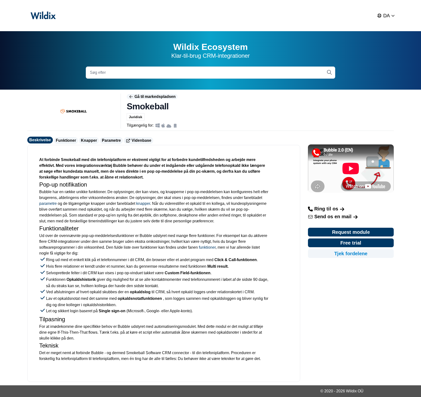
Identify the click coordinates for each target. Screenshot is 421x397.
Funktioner (66, 140)
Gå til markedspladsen (155, 97)
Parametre (111, 140)
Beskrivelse (40, 140)
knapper (143, 203)
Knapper (89, 140)
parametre (48, 203)
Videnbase (141, 140)
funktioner (207, 247)
